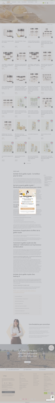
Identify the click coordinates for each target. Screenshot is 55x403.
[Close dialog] (35, 190)
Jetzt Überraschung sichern (27, 208)
